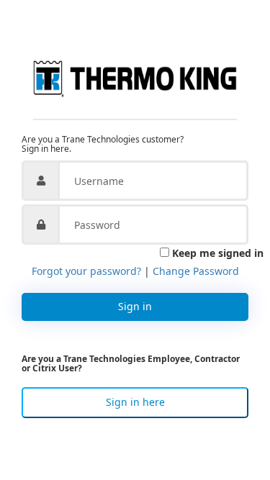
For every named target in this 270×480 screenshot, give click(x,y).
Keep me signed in (218, 253)
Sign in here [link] (135, 402)
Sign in (135, 306)
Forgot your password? (86, 271)
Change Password (196, 271)
